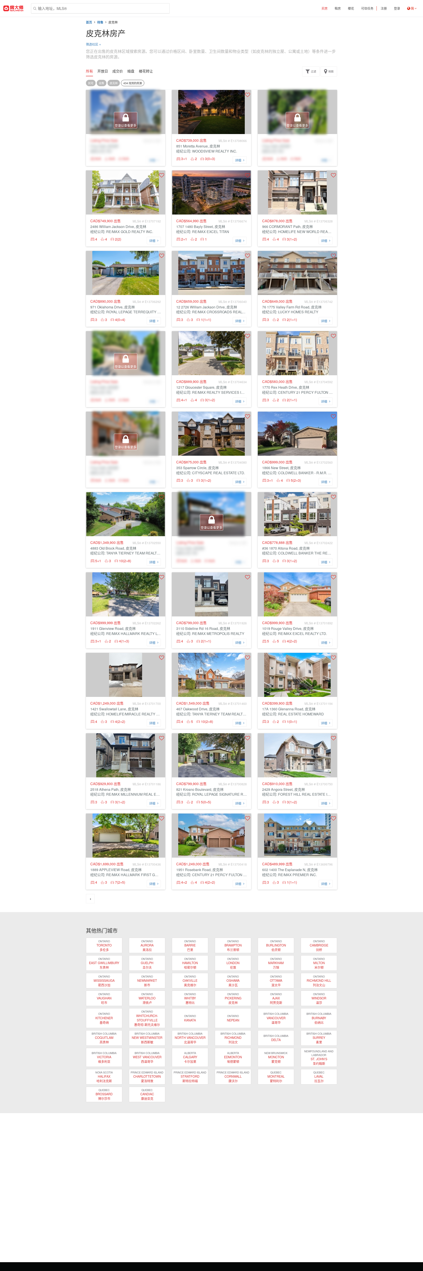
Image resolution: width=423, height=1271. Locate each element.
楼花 (351, 8)
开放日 (102, 71)
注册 (384, 8)
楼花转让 (146, 71)
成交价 (117, 71)
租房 (338, 8)
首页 (89, 22)
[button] (247, 94)
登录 (397, 8)
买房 (324, 8)
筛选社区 (93, 44)
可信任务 (367, 8)
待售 (100, 22)
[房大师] (13, 8)
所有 (89, 71)
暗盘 (130, 71)
